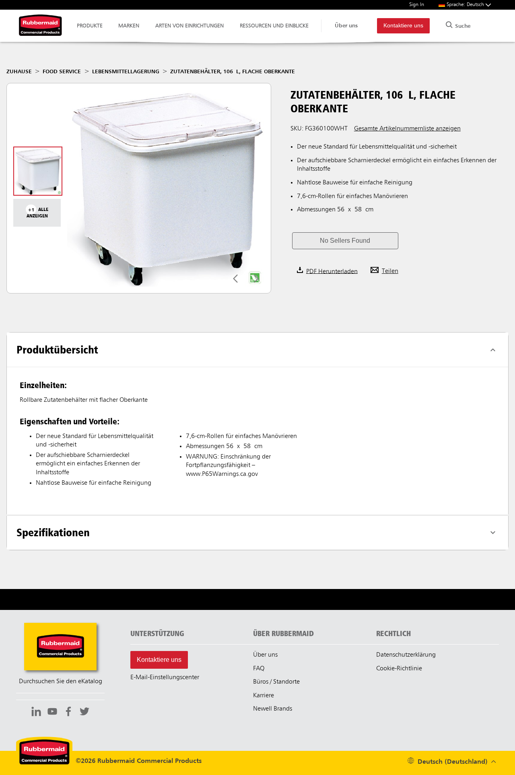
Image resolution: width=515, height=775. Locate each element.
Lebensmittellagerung (125, 71)
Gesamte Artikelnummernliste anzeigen (407, 129)
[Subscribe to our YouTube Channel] (52, 712)
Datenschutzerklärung (406, 655)
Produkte (90, 26)
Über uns (346, 26)
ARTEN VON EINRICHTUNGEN (189, 26)
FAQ (258, 668)
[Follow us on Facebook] (68, 712)
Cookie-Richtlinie (399, 668)
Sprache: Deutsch (466, 4)
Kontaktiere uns (403, 26)
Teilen (390, 271)
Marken (128, 26)
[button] (345, 240)
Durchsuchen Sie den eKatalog (60, 681)
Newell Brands (272, 709)
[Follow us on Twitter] (84, 712)
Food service (62, 71)
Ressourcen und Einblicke (274, 26)
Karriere (263, 695)
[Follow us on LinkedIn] (36, 712)
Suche (461, 26)
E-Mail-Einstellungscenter (164, 677)
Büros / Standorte (276, 682)
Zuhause (19, 71)
